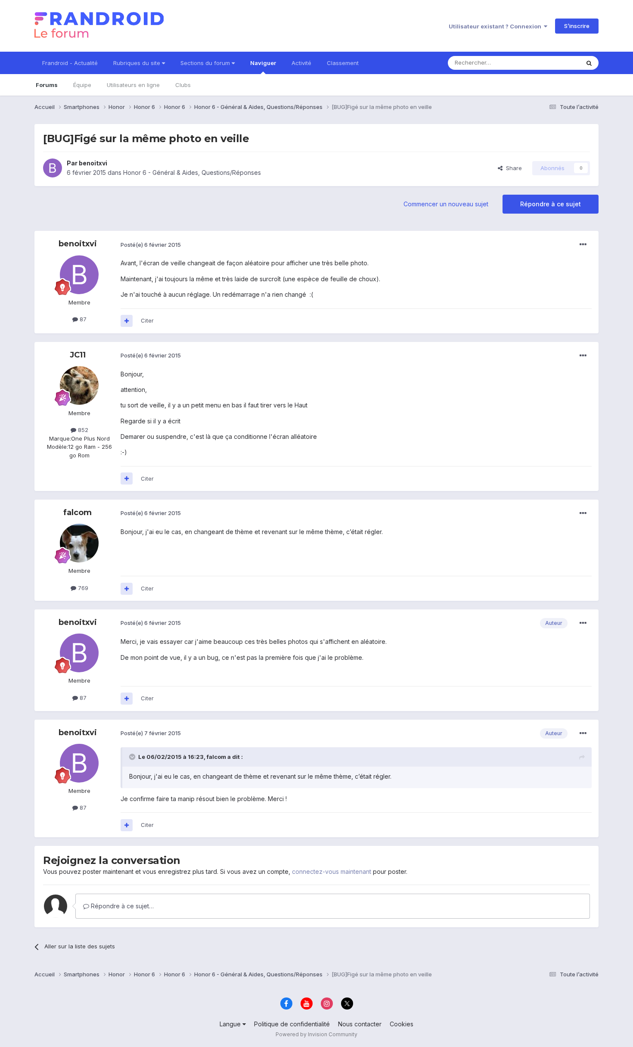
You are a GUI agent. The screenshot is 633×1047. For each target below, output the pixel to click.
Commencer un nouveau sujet (445, 204)
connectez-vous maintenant (331, 871)
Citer (147, 320)
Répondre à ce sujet (550, 204)
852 (82, 429)
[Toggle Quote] (133, 756)
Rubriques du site (137, 62)
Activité (301, 62)
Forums (47, 84)
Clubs (183, 84)
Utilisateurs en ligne (133, 84)
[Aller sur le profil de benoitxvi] (52, 167)
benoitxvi (93, 163)
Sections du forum (206, 62)
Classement (343, 62)
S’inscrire (577, 25)
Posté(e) (151, 244)
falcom (77, 512)
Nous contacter (360, 1024)
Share (512, 168)
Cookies (401, 1024)
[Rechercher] (589, 63)
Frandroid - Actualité (70, 62)
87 (82, 319)
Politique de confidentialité (292, 1024)
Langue (231, 1024)
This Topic (554, 62)
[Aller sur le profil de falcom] (79, 543)
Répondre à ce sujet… (121, 906)
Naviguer (263, 62)
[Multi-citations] (127, 321)
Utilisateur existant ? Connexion (496, 26)
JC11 (78, 355)
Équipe (82, 84)
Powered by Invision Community (316, 1034)
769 (82, 587)
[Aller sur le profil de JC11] (79, 385)
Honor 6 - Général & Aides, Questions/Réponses (192, 172)
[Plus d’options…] (583, 244)
